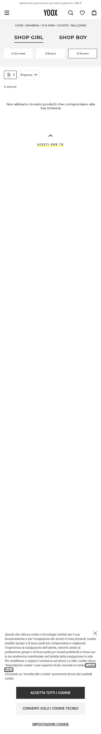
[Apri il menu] (7, 13)
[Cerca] (71, 13)
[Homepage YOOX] (50, 13)
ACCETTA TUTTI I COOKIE (50, 693)
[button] (50, 135)
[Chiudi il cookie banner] (95, 633)
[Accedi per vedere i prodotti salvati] (82, 13)
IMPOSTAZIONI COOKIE (50, 724)
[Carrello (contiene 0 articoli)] (94, 13)
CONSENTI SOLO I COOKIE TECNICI (50, 708)
